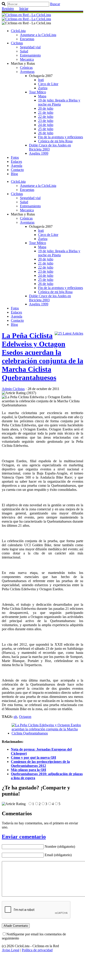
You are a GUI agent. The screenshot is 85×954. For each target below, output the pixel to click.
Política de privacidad (37, 950)
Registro (8, 8)
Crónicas (26, 67)
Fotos (15, 157)
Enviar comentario (24, 837)
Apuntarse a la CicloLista (38, 35)
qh (15, 717)
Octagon (25, 717)
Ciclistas (17, 43)
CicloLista (18, 31)
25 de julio (45, 129)
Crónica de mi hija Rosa (55, 141)
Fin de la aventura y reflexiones (60, 137)
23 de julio (45, 121)
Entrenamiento (30, 55)
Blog (14, 174)
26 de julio (45, 133)
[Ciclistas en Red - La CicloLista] (26, 17)
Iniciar (23, 8)
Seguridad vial (30, 47)
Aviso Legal (10, 950)
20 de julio (45, 108)
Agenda (16, 166)
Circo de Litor (48, 84)
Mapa (42, 96)
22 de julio (45, 117)
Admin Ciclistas (13, 389)
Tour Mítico (37, 92)
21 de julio (45, 112)
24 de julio (45, 125)
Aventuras (27, 72)
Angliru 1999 (38, 153)
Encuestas (27, 39)
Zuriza (42, 88)
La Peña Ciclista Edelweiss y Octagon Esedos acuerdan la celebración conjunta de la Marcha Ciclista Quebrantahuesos (42, 356)
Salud (24, 51)
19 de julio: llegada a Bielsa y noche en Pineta (59, 102)
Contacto (17, 170)
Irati (41, 80)
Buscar (55, 4)
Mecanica (27, 59)
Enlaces (16, 161)
